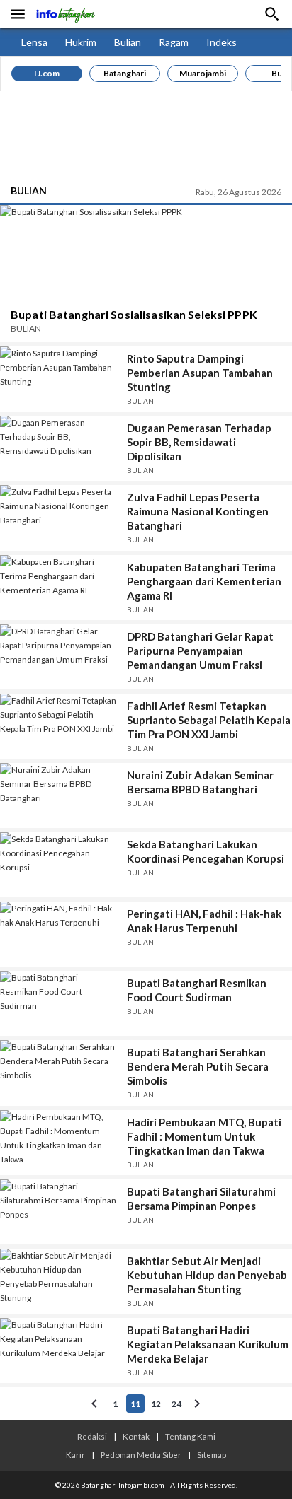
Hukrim (80, 42)
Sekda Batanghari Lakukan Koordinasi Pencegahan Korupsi (205, 851)
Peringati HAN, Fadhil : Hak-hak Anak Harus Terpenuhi (204, 920)
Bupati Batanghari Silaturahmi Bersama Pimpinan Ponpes (201, 1198)
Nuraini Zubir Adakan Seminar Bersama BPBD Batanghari (200, 782)
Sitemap (211, 1454)
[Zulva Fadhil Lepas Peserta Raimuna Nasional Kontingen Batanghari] (58, 517)
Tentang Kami (190, 1436)
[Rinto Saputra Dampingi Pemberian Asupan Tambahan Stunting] (58, 379)
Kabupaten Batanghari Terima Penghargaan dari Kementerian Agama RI (204, 581)
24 (176, 1403)
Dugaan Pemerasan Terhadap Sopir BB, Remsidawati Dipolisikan (199, 441)
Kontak (136, 1436)
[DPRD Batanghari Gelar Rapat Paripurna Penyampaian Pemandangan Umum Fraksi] (58, 656)
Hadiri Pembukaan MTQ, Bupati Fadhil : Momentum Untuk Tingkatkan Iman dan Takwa (204, 1136)
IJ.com (47, 73)
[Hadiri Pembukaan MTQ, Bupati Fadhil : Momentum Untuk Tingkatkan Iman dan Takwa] (58, 1142)
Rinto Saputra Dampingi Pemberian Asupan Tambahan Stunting (200, 372)
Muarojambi (202, 73)
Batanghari (124, 73)
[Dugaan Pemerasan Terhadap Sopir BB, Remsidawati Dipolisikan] (58, 448)
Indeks (221, 42)
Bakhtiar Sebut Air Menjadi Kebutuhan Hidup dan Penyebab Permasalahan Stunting (207, 1274)
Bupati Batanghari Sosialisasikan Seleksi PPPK (134, 314)
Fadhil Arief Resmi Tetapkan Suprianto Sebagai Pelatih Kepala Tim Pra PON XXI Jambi (209, 719)
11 (135, 1403)
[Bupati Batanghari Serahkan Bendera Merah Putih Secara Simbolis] (58, 1072)
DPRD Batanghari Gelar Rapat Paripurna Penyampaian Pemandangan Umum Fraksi (200, 650)
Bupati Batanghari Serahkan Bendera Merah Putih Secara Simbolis (198, 1066)
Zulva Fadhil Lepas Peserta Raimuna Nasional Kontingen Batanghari (198, 511)
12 (156, 1403)
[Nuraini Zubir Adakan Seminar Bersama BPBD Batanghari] (58, 795)
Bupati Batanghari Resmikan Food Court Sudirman (196, 989)
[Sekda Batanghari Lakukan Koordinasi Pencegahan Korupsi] (58, 864)
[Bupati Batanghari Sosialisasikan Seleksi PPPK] (91, 254)
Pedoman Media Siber (141, 1454)
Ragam (174, 42)
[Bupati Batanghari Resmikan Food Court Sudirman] (58, 1003)
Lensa (34, 42)
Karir (75, 1454)
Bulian (127, 42)
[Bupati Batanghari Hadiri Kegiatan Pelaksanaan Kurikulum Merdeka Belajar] (58, 1350)
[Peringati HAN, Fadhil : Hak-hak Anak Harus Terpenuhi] (58, 934)
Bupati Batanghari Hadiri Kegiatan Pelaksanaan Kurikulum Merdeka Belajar (207, 1344)
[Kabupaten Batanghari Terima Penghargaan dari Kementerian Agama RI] (58, 587)
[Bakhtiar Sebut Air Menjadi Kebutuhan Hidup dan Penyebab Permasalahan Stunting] (58, 1281)
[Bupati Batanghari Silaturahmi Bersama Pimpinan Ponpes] (58, 1211)
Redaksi (92, 1436)
